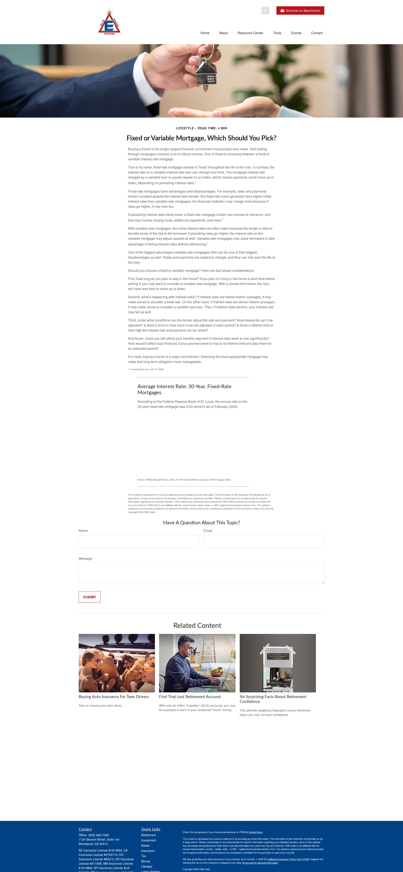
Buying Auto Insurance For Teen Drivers (114, 697)
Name (83, 530)
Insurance (147, 851)
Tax (143, 856)
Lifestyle (146, 866)
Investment (148, 840)
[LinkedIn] (265, 10)
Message (85, 558)
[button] (205, 32)
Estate (145, 845)
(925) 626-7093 (98, 835)
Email (208, 530)
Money (145, 861)
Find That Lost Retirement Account (190, 697)
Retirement (148, 835)
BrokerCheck (256, 832)
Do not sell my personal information (260, 862)
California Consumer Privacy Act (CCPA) (288, 859)
